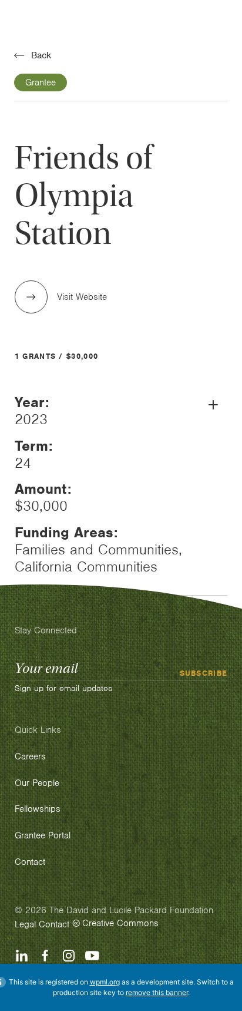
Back (41, 55)
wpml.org (105, 981)
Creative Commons (120, 923)
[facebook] (45, 956)
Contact (54, 924)
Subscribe (204, 673)
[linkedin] (22, 956)
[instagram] (69, 956)
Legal (25, 924)
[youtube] (92, 956)
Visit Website (82, 297)
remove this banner (157, 992)
